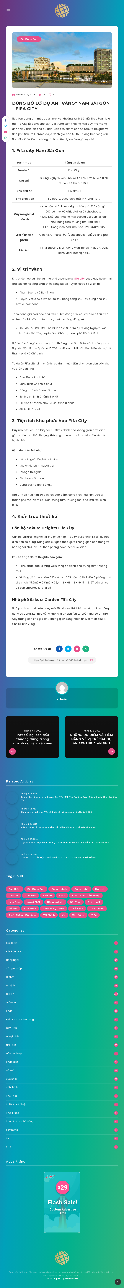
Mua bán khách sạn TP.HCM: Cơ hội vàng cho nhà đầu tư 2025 (56, 812)
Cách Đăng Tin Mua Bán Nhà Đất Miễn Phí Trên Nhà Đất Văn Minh (58, 827)
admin (62, 699)
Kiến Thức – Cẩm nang (20, 1019)
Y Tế (94, 915)
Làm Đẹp (14, 902)
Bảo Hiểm (14, 889)
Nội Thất (75, 902)
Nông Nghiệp (55, 902)
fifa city (79, 278)
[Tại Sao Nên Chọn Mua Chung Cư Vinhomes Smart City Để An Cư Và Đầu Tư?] (12, 843)
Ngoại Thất (33, 902)
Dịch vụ (13, 895)
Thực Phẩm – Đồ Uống (19, 1121)
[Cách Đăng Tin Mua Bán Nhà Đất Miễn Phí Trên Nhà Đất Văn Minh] (12, 828)
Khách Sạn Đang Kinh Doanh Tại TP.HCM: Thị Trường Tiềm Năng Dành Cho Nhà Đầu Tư (69, 798)
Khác (62, 895)
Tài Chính (49, 915)
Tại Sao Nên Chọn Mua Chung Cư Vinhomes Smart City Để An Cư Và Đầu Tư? (65, 842)
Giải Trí (47, 895)
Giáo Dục (30, 895)
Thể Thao (77, 908)
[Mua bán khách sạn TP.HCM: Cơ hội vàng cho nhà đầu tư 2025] (12, 813)
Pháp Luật (94, 902)
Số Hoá (13, 908)
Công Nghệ (81, 889)
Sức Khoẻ (30, 908)
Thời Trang (97, 908)
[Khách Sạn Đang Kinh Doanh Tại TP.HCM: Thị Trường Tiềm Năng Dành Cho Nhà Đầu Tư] (12, 798)
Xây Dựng (78, 915)
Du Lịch (100, 889)
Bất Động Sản (28, 39)
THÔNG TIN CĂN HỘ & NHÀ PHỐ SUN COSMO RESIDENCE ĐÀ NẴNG (58, 857)
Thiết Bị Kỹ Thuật (53, 908)
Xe (63, 915)
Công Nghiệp (59, 889)
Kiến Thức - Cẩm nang (86, 895)
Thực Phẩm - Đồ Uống (22, 915)
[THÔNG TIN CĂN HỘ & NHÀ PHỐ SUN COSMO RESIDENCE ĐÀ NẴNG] (12, 858)
